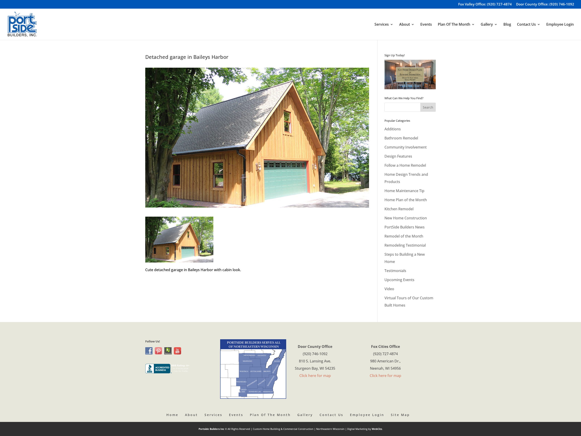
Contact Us (331, 415)
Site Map (400, 415)
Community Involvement (405, 147)
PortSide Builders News (404, 227)
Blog (507, 25)
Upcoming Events (399, 279)
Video (389, 288)
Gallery (305, 415)
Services (213, 415)
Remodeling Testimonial (405, 245)
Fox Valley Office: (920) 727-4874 (485, 4)
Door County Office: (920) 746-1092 (545, 4)
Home (172, 415)
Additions (392, 128)
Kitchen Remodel (399, 208)
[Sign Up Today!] (410, 74)
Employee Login (560, 25)
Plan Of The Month (270, 415)
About (191, 415)
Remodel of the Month (403, 236)
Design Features (398, 156)
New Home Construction (405, 218)
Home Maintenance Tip (404, 190)
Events (426, 25)
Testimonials (395, 270)
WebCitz (377, 429)
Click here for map (315, 375)
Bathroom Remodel (401, 138)
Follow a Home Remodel (405, 165)
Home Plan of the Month (405, 199)
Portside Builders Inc (212, 429)
